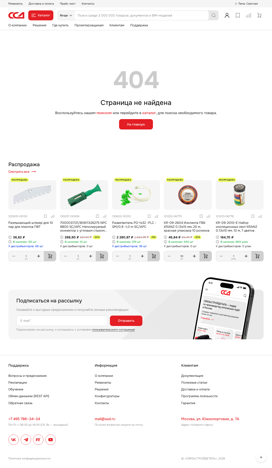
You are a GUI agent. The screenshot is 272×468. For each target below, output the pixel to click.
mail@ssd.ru (105, 419)
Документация (192, 376)
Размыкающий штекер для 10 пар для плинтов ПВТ (30, 225)
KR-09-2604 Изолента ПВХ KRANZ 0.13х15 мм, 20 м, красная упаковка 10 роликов (186, 226)
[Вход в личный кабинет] (227, 15)
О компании (17, 25)
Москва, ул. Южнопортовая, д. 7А (210, 419)
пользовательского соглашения (113, 329)
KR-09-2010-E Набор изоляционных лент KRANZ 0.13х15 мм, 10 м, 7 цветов (236, 226)
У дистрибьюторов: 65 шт (25, 246)
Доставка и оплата (41, 3)
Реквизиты (15, 3)
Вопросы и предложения (27, 376)
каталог (149, 113)
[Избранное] (237, 15)
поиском (104, 113)
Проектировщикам (89, 25)
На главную (136, 124)
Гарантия (188, 403)
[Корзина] (259, 15)
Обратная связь (20, 403)
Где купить (60, 25)
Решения (39, 25)
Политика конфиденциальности (29, 458)
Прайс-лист (68, 3)
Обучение (15, 389)
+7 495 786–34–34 (24, 419)
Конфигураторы (107, 396)
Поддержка (139, 25)
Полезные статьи (194, 382)
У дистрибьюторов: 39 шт (129, 246)
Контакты (88, 3)
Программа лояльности (199, 396)
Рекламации (17, 382)
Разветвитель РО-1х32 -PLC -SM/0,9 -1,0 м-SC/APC (134, 225)
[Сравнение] (248, 15)
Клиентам (117, 25)
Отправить (126, 321)
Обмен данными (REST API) (28, 396)
